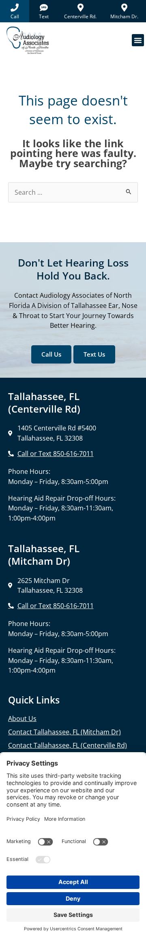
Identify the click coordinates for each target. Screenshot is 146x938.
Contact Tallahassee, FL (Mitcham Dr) (64, 732)
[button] (138, 40)
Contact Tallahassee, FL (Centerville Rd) (67, 745)
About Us (22, 718)
